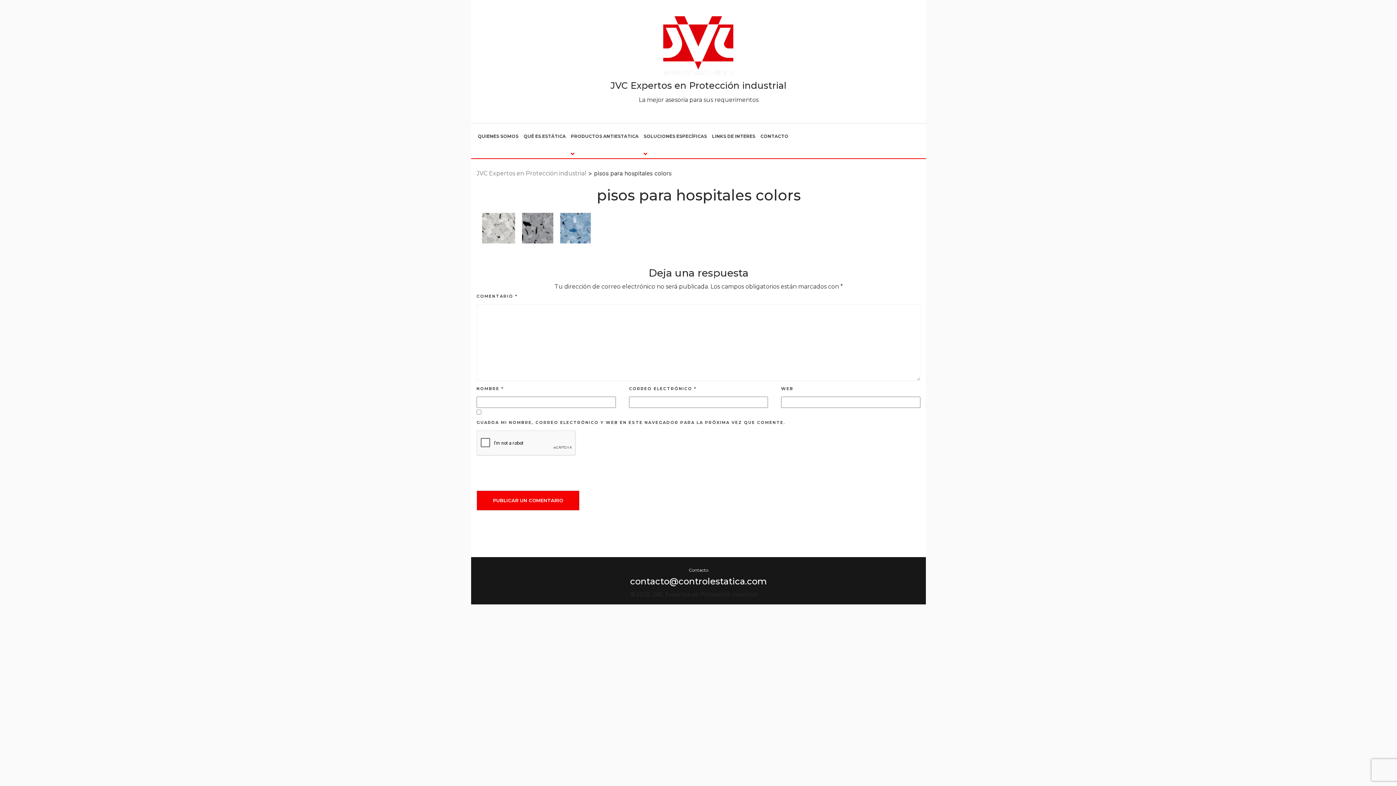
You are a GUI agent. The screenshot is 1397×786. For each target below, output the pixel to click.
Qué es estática (545, 136)
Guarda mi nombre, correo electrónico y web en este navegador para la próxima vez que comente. (631, 422)
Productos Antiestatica (604, 136)
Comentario (497, 296)
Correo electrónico (663, 388)
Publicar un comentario (528, 500)
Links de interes (733, 136)
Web (787, 388)
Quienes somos (498, 136)
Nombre (490, 388)
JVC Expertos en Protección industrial (698, 85)
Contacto (774, 136)
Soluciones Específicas (675, 136)
